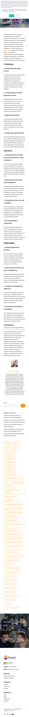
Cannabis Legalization (10, 462)
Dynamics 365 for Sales (11, 496)
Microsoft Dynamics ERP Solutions (13, 542)
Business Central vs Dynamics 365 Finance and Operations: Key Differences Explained (14, 421)
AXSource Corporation (10, 450)
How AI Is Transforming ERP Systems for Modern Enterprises (13, 425)
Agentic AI (7, 442)
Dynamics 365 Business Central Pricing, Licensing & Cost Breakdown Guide (13, 430)
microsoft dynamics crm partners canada (13, 525)
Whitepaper (7, 699)
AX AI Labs (7, 446)
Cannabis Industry (9, 458)
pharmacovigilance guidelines (12, 568)
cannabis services (9, 466)
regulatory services (10, 600)
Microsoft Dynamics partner (12, 552)
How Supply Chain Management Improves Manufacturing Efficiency (14, 434)
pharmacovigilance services (12, 572)
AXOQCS (16, 446)
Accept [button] (11, 15)
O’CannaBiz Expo (9, 564)
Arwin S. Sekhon (11, 21)
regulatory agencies (10, 580)
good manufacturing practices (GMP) (14, 504)
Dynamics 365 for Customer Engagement (12, 491)
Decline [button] (17, 15)
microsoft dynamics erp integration (13, 534)
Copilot (7, 482)
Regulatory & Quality (9, 678)
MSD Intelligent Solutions (11, 560)
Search (5, 403)
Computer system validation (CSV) (13, 478)
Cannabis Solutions (10, 474)
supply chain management (11, 608)
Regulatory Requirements (11, 596)
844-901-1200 (12, 666)
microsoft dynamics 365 (11, 516)
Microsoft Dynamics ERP (11, 530)
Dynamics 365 (8, 486)
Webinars (6, 701)
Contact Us (6, 686)
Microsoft (18, 508)
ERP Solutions (8, 500)
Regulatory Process (10, 588)
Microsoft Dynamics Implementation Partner (14, 547)
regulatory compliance (10, 584)
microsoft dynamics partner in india (13, 556)
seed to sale (8, 604)
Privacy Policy (12, 710)
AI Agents (15, 442)
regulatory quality (9, 592)
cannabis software (9, 470)
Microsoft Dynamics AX (10, 520)
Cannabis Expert (9, 454)
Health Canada (8, 508)
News (5, 697)
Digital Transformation (17, 482)
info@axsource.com (13, 669)
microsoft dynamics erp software (13, 538)
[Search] (23, 406)
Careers (6, 684)
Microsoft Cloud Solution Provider (13, 512)
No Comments (15, 23)
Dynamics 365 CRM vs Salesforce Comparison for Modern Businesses (13, 416)
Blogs (5, 695)
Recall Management (10, 576)
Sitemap (6, 688)
